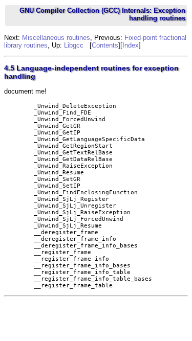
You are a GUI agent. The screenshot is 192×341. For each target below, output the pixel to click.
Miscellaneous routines (56, 37)
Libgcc (73, 45)
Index (130, 45)
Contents (105, 45)
